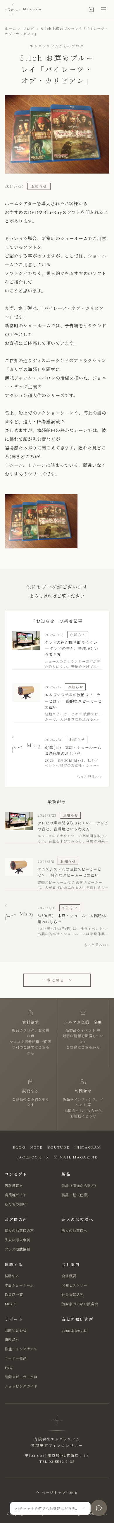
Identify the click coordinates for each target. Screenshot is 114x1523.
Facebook (28, 1156)
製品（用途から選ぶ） (80, 1185)
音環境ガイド (16, 1194)
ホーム (10, 28)
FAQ (8, 1367)
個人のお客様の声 (19, 1230)
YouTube (58, 1147)
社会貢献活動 (73, 1294)
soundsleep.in (74, 1330)
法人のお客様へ (74, 1230)
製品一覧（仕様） (76, 1194)
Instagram (87, 1147)
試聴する (12, 1275)
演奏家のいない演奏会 (80, 1303)
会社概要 (69, 1275)
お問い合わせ (16, 1330)
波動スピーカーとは (21, 1376)
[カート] (91, 9)
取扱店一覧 (14, 1294)
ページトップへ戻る (60, 1492)
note (36, 1147)
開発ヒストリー (74, 1285)
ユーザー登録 (16, 1358)
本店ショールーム (19, 1285)
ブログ (28, 28)
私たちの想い (16, 1203)
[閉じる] (84, 1508)
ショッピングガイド (21, 1385)
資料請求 (12, 1339)
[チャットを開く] (99, 1508)
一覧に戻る (57, 980)
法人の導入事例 (17, 1239)
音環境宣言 (14, 1185)
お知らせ (39, 186)
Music (10, 1303)
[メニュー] (103, 9)
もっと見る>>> (89, 776)
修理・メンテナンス (21, 1348)
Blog (19, 1147)
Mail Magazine (78, 1156)
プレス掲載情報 (17, 1249)
